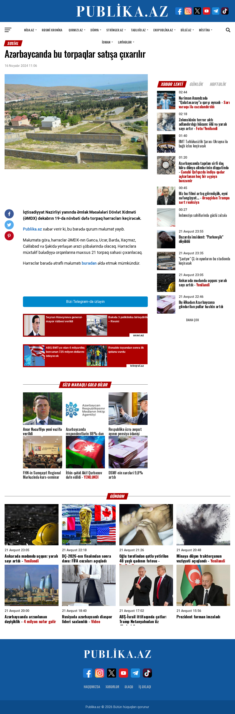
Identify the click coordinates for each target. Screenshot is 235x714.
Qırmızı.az (76, 29)
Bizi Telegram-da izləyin (85, 301)
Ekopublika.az (163, 29)
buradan (89, 263)
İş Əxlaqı (145, 686)
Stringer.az (114, 29)
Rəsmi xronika (52, 29)
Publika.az (32, 229)
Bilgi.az (186, 29)
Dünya (94, 29)
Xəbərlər (112, 686)
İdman (106, 42)
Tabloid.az (138, 29)
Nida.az (29, 29)
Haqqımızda (92, 686)
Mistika (204, 29)
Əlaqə (129, 686)
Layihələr (125, 42)
